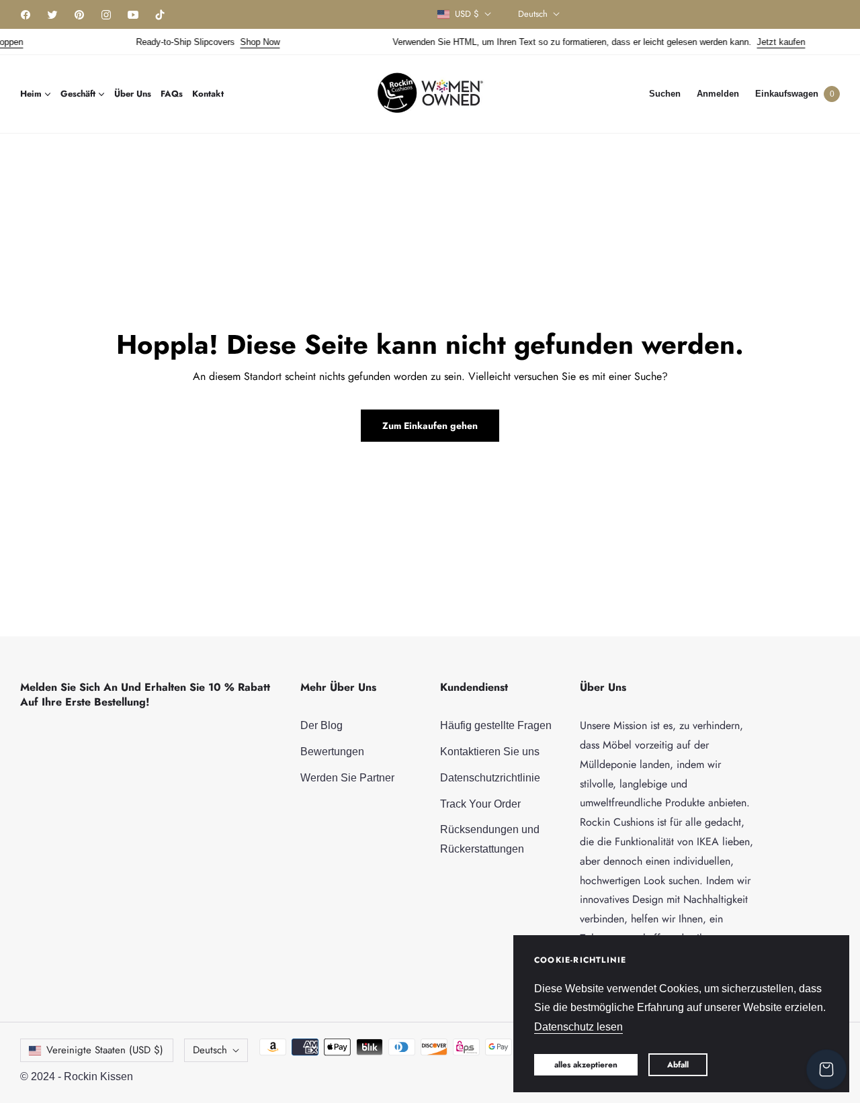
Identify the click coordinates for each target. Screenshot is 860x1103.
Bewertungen (332, 751)
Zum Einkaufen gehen (430, 425)
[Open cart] (826, 1069)
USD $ (467, 14)
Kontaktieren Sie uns (490, 751)
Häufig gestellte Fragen (496, 725)
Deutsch (533, 14)
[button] (665, 93)
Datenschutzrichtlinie (490, 777)
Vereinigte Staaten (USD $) (104, 1050)
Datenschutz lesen (578, 1027)
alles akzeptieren (585, 1065)
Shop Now (247, 42)
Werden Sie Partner (347, 777)
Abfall (678, 1065)
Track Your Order (480, 804)
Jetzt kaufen (768, 42)
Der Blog (321, 725)
